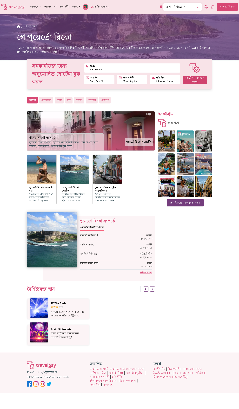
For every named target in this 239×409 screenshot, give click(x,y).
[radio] (52, 307)
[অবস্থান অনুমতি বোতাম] (161, 6)
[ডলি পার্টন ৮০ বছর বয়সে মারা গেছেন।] (203, 141)
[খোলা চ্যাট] (213, 7)
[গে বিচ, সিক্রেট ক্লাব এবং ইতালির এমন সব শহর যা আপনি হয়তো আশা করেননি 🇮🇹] (185, 141)
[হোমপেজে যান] (13, 7)
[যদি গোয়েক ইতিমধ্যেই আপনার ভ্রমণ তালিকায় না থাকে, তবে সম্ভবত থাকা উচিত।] (166, 141)
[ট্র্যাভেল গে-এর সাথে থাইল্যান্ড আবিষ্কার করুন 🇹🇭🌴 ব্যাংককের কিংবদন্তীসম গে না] (166, 164)
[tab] (147, 114)
